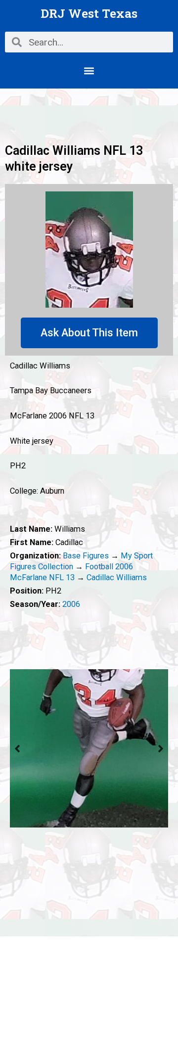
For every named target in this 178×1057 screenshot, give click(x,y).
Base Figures (86, 555)
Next (161, 748)
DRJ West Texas (89, 13)
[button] (89, 70)
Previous (17, 748)
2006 (71, 604)
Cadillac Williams (117, 577)
